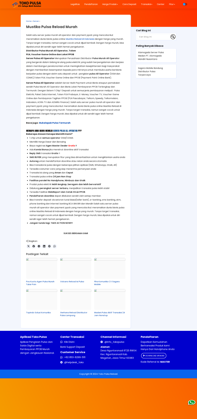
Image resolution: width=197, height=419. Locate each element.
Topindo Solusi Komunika (38, 312)
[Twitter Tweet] (28, 246)
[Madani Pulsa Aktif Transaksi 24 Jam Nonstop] (109, 299)
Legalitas (75, 4)
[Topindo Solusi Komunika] (41, 299)
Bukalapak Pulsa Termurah (54, 122)
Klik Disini (69, 342)
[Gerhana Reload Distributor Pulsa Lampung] (75, 299)
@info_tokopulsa (114, 342)
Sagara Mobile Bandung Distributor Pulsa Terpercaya (150, 71)
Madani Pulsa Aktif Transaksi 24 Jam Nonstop (109, 314)
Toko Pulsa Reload (107, 374)
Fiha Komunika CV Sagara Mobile (107, 283)
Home (28, 21)
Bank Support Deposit (72, 347)
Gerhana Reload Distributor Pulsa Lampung (73, 314)
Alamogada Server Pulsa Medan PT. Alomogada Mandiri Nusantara (151, 56)
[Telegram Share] (39, 246)
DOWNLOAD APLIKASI (154, 355)
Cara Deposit (129, 4)
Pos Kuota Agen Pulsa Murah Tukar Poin (40, 283)
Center (160, 4)
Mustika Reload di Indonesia (80, 39)
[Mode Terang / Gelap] (185, 4)
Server (36, 21)
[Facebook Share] (33, 246)
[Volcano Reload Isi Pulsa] (75, 268)
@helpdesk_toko (74, 362)
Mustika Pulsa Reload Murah (51, 26)
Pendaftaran (91, 4)
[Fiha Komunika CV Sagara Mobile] (109, 268)
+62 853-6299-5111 (74, 357)
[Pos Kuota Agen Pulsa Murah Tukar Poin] (41, 268)
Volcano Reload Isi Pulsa (72, 281)
